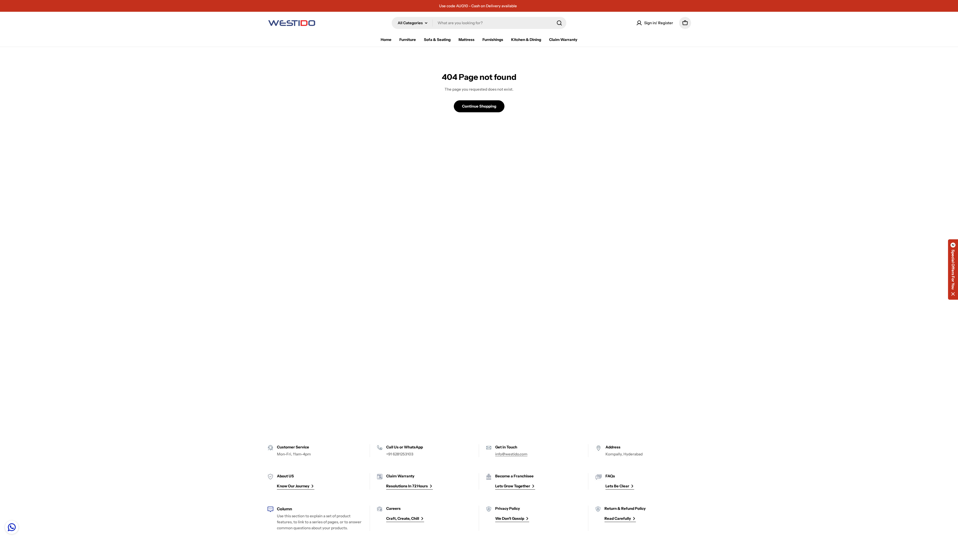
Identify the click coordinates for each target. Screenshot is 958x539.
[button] (953, 269)
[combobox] (479, 23)
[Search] (559, 23)
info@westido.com (511, 454)
